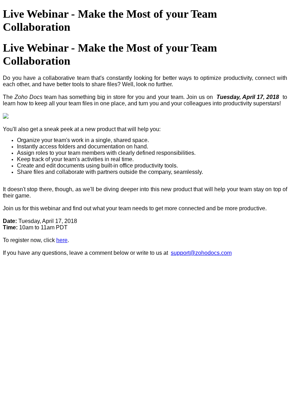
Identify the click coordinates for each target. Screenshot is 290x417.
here (62, 240)
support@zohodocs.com (201, 253)
